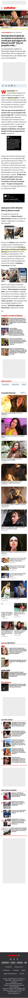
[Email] (14, 86)
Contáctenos (6, 970)
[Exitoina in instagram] (10, 959)
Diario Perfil (5, 962)
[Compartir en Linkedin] (12, 86)
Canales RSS (8, 967)
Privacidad (16, 970)
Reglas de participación (10, 973)
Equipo (23, 970)
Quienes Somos (19, 967)
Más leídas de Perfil (9, 790)
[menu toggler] (2, 8)
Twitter (23, 384)
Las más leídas (7, 720)
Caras (13, 962)
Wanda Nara (5, 384)
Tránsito (22, 973)
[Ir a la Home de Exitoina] (11, 8)
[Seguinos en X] (17, 959)
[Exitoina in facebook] (14, 959)
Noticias (20, 962)
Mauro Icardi (15, 384)
